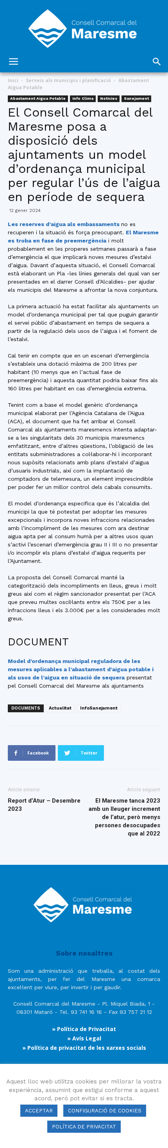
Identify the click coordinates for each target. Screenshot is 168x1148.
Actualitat (60, 708)
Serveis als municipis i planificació (68, 80)
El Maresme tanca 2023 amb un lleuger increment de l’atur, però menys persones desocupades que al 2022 (124, 817)
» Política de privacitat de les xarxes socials (84, 1047)
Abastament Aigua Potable (38, 98)
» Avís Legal (84, 1038)
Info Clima (82, 98)
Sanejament (136, 98)
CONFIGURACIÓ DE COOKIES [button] (104, 1111)
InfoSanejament (99, 708)
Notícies (108, 98)
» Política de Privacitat (84, 1029)
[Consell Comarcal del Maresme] (84, 25)
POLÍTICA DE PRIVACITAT (84, 1127)
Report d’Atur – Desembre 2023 (44, 804)
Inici (13, 80)
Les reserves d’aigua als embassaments (64, 224)
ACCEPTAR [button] (39, 1111)
